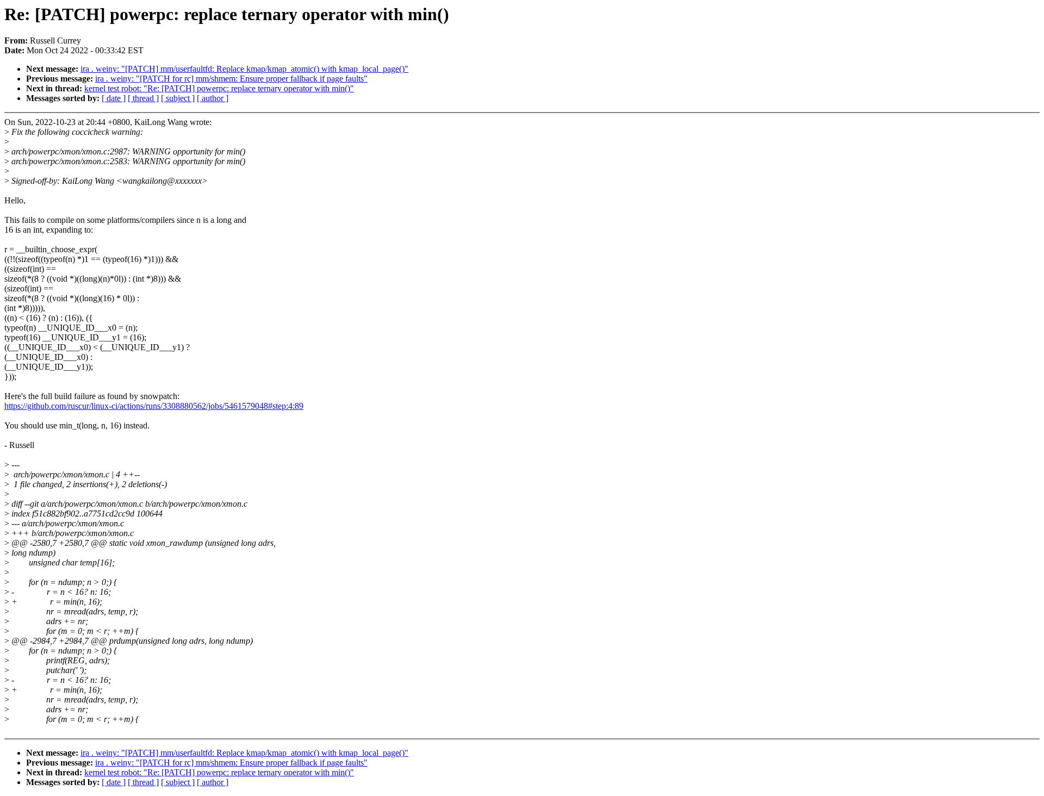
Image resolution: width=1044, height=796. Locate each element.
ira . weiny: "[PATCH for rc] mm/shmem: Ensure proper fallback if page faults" (231, 78)
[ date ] (114, 98)
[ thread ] (143, 98)
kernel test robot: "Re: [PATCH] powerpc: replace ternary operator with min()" (219, 88)
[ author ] (212, 98)
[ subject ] (178, 98)
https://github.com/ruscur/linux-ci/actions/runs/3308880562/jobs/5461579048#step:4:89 (153, 406)
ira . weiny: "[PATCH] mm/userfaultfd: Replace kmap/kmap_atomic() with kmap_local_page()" (244, 68)
